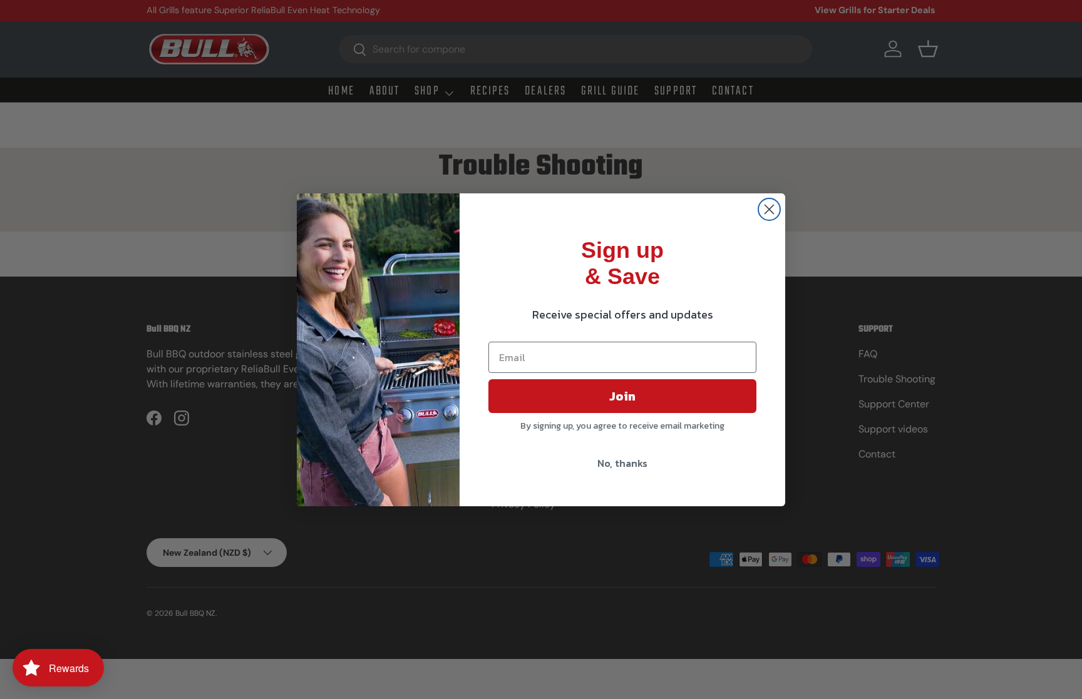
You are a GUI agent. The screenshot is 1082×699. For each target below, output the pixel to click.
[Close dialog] (769, 209)
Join (622, 396)
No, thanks (622, 463)
